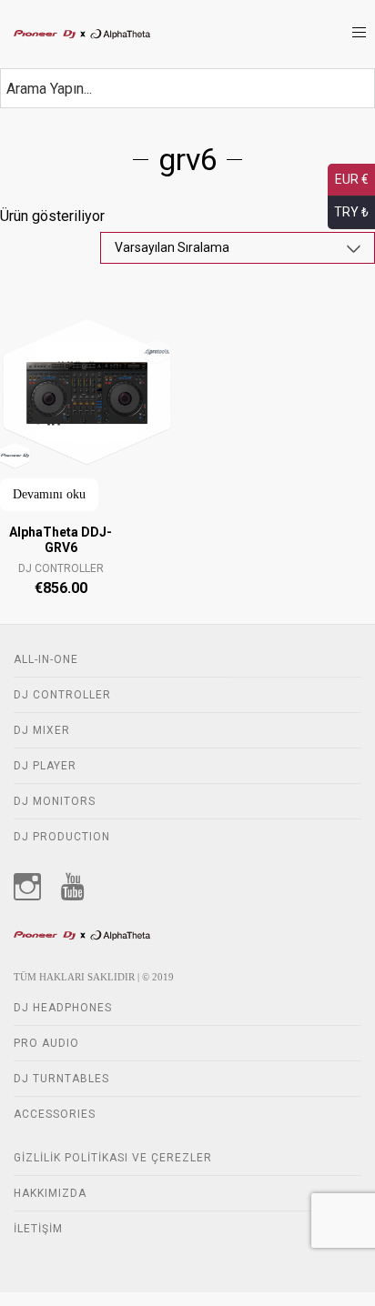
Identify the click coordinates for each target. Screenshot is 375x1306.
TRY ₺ (351, 212)
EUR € (352, 179)
